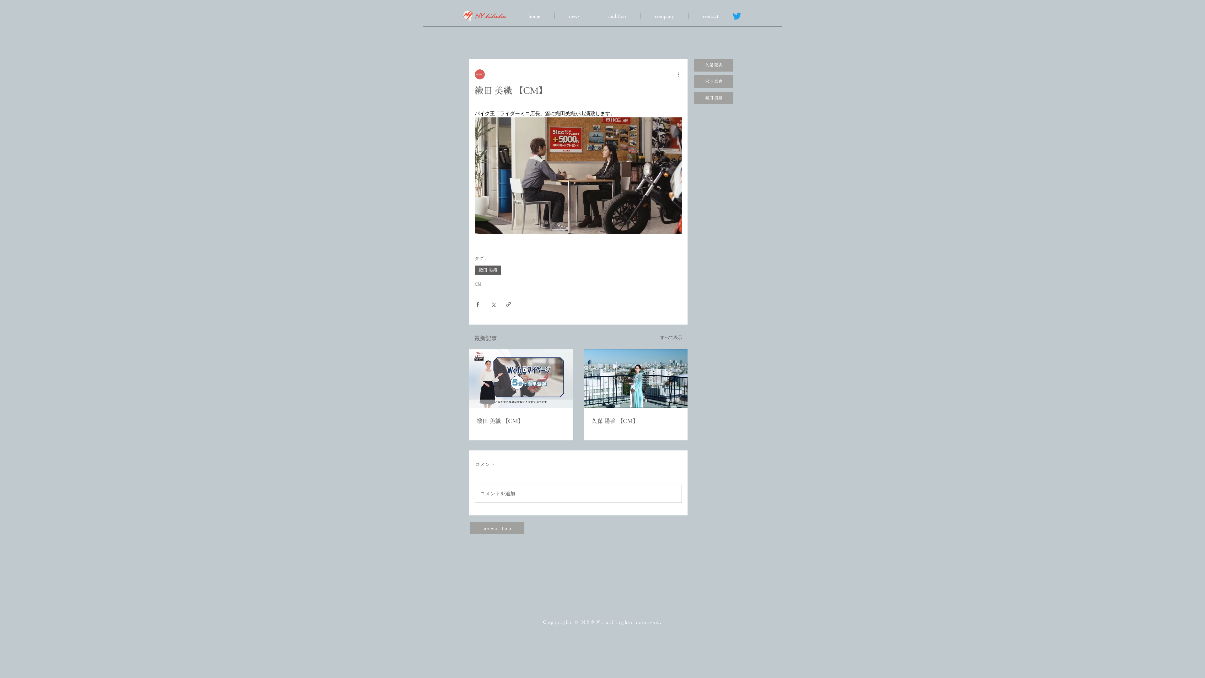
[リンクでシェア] (508, 304)
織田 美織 (488, 270)
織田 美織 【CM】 (500, 421)
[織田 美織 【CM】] (521, 378)
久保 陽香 (713, 65)
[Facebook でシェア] (478, 304)
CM (478, 284)
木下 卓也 (713, 81)
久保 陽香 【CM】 (615, 421)
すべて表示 (671, 337)
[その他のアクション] (678, 74)
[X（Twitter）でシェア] (493, 304)
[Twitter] (737, 16)
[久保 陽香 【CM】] (636, 378)
